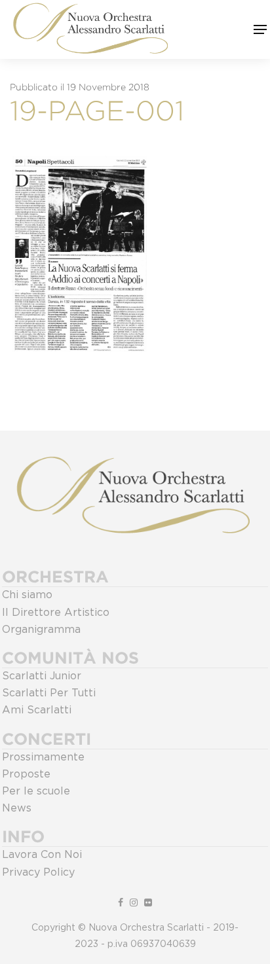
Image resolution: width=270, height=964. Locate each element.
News (16, 808)
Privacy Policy (38, 872)
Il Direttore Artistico (55, 612)
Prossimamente (43, 757)
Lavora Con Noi (42, 854)
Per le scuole (36, 791)
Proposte (26, 774)
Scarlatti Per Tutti (49, 693)
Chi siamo (27, 595)
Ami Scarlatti (36, 710)
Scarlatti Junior (41, 676)
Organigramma (41, 629)
